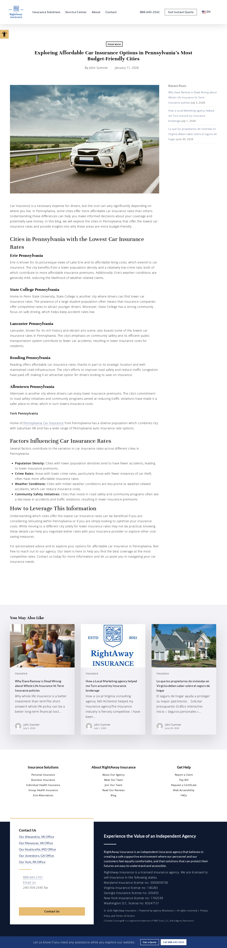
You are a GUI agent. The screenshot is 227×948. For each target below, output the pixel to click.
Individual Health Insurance (43, 785)
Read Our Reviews (113, 790)
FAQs (184, 795)
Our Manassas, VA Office (36, 843)
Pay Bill (184, 779)
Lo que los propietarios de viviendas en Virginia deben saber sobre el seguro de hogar (192, 134)
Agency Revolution (163, 910)
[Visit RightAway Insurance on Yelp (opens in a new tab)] (57, 898)
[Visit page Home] (16, 12)
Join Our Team (113, 785)
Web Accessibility (183, 790)
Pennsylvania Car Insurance (43, 423)
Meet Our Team (113, 779)
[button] (4, 34)
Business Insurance (43, 779)
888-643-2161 (33, 877)
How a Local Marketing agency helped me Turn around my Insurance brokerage (191, 115)
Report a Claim (184, 774)
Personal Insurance (43, 774)
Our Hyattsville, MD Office (37, 849)
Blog (113, 795)
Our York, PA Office (32, 862)
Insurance (114, 44)
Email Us (29, 882)
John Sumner (98, 68)
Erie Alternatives (43, 795)
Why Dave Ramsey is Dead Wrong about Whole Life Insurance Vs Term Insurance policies (192, 97)
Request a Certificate (184, 785)
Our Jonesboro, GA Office (36, 855)
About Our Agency (113, 774)
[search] (218, 12)
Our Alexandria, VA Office (36, 836)
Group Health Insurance (43, 790)
